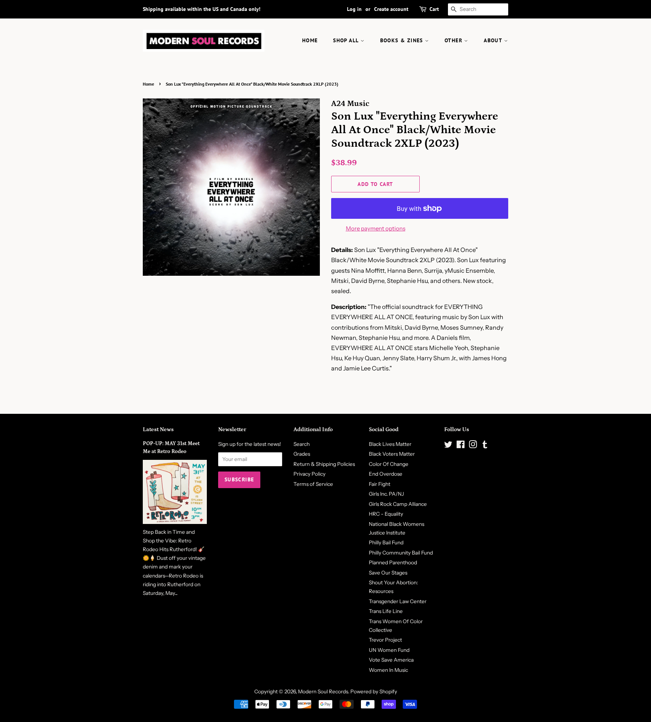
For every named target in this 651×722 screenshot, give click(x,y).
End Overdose (385, 474)
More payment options (375, 228)
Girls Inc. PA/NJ (386, 494)
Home (148, 84)
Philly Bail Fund (386, 542)
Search (301, 444)
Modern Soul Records (323, 691)
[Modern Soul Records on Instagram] (473, 446)
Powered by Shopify (373, 691)
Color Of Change (388, 464)
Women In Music (388, 670)
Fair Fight (379, 484)
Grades (301, 454)
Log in (354, 9)
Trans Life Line (386, 611)
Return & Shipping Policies (324, 464)
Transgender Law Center (397, 601)
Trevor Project (385, 640)
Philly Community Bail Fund (401, 553)
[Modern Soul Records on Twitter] (448, 446)
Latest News (158, 429)
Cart (434, 9)
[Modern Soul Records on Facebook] (460, 446)
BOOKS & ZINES (402, 40)
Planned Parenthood (393, 562)
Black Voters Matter (392, 454)
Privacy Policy (309, 474)
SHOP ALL (347, 40)
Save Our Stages (388, 573)
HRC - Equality (386, 514)
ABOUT (494, 40)
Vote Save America (391, 660)
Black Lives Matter (390, 444)
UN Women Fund (389, 650)
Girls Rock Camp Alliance (398, 504)
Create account (391, 9)
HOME (310, 40)
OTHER (454, 40)
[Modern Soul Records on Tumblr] (485, 446)
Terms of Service (313, 484)
